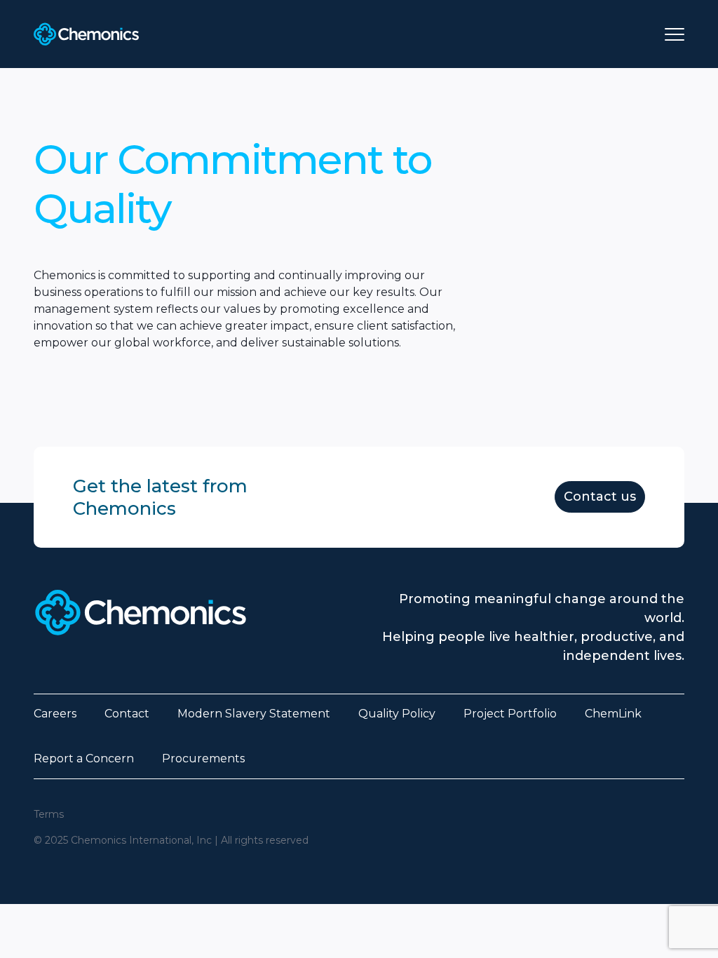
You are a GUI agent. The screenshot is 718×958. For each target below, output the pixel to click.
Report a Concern (84, 758)
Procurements (203, 758)
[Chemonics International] (86, 34)
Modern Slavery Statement (253, 713)
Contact (126, 713)
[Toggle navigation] (674, 34)
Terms (49, 814)
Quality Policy (396, 713)
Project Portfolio (510, 713)
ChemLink (613, 713)
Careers (55, 713)
